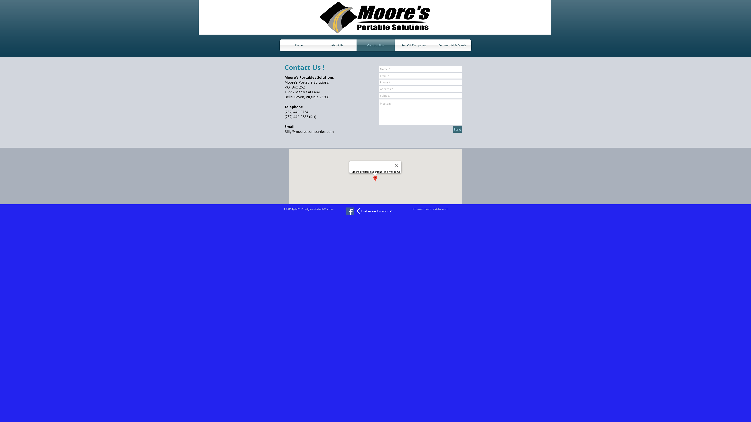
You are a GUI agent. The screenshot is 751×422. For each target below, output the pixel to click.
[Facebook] (350, 211)
